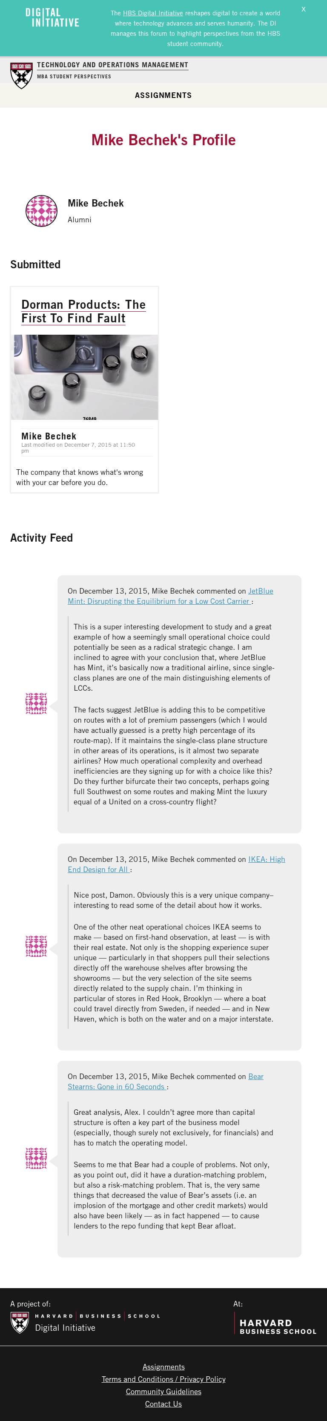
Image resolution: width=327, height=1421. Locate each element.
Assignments (163, 95)
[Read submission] (84, 389)
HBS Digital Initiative (153, 13)
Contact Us (163, 1403)
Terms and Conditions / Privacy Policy (164, 1379)
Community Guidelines (163, 1391)
